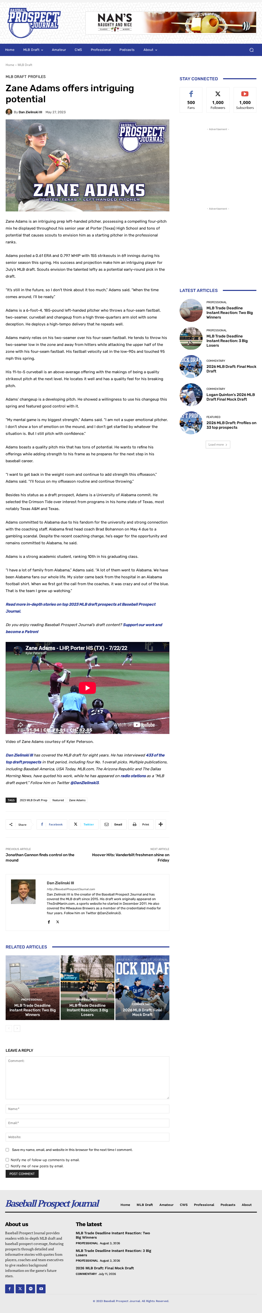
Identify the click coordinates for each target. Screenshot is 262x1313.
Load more (216, 444)
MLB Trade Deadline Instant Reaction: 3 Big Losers (87, 1010)
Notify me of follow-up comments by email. (45, 1160)
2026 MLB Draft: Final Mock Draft (142, 1012)
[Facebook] (49, 921)
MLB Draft (25, 65)
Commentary (142, 1004)
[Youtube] (41, 1288)
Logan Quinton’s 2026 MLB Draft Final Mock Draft (230, 397)
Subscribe (245, 91)
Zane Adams (77, 800)
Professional (31, 999)
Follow (218, 91)
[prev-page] (9, 1028)
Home (10, 65)
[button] (251, 50)
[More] (160, 824)
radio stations (133, 776)
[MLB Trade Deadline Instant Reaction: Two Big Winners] (33, 987)
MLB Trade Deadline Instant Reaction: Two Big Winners (32, 1010)
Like (191, 91)
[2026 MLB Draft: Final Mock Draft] (142, 987)
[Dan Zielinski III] (10, 112)
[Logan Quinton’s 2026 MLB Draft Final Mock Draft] (191, 394)
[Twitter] (58, 921)
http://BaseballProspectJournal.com (71, 889)
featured (58, 800)
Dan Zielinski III (30, 112)
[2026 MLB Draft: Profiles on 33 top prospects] (191, 422)
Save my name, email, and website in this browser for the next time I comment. (72, 1150)
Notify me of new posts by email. (37, 1166)
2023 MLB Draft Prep (33, 800)
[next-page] (17, 1028)
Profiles (37, 77)
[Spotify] (30, 1288)
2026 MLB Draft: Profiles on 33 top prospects (231, 425)
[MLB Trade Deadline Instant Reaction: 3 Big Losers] (88, 987)
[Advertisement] (218, 164)
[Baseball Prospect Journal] (40, 23)
